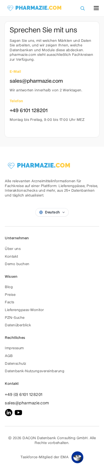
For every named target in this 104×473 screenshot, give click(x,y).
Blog (9, 287)
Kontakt (11, 256)
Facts (9, 302)
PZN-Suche (15, 318)
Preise (10, 295)
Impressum (14, 348)
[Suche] (82, 8)
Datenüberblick (18, 325)
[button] (96, 8)
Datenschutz (15, 363)
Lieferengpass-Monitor (24, 310)
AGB (9, 356)
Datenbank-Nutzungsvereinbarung (34, 371)
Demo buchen (17, 264)
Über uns (13, 249)
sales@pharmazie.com (27, 403)
